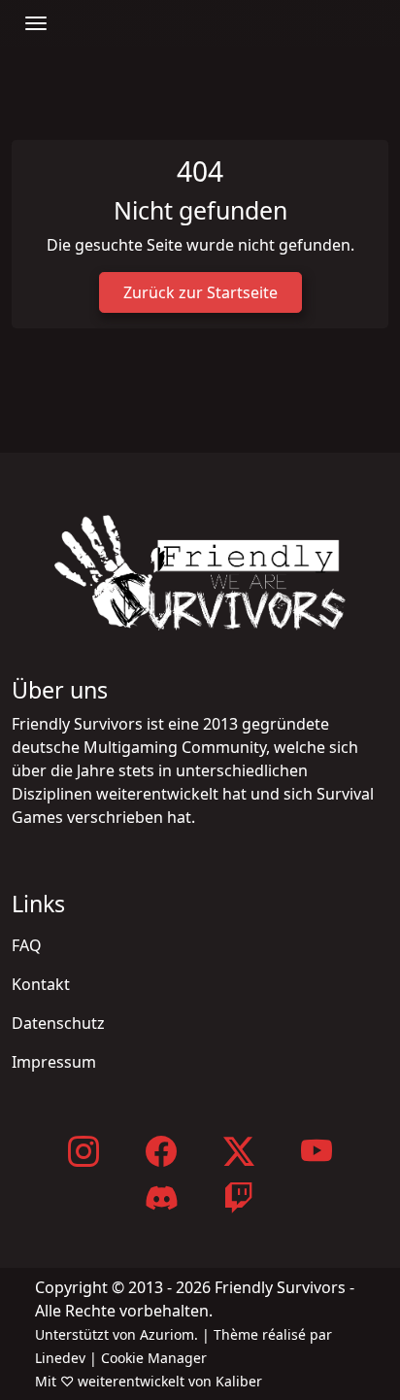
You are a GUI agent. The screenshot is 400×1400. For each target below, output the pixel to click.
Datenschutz (58, 1023)
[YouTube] (316, 1151)
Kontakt (41, 984)
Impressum (54, 1062)
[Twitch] (239, 1197)
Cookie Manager (154, 1358)
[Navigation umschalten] (36, 23)
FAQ (27, 945)
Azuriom (167, 1334)
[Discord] (161, 1197)
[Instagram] (83, 1151)
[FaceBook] (161, 1151)
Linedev (60, 1358)
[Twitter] (239, 1151)
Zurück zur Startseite (200, 292)
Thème (236, 1334)
